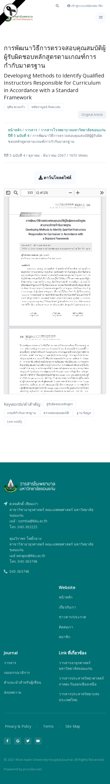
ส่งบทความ (12, 692)
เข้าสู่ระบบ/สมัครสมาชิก (86, 6)
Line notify (14, 421)
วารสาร (31, 129)
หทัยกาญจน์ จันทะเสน (45, 107)
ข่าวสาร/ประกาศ (72, 616)
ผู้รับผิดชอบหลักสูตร (60, 404)
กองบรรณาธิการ (17, 672)
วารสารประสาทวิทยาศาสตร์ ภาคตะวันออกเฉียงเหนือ (81, 681)
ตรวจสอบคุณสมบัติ (56, 413)
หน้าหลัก (14, 129)
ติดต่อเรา (66, 626)
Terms (48, 726)
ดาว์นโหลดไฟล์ (57, 177)
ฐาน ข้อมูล (84, 413)
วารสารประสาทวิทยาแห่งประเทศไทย (79, 696)
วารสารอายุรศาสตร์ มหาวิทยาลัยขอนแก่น (75, 665)
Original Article (92, 114)
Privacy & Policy (18, 726)
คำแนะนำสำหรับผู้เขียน (22, 682)
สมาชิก (64, 636)
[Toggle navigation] (100, 17)
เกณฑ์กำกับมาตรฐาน (21, 413)
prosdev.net (32, 769)
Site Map (72, 726)
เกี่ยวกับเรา (67, 607)
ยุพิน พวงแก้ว (16, 107)
